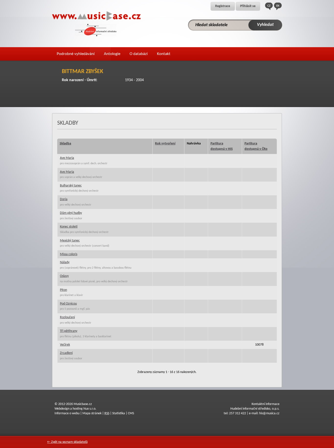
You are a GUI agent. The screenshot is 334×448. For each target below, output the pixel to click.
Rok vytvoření (165, 143)
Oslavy (64, 276)
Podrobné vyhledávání (76, 54)
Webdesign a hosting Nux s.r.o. (75, 409)
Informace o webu (67, 413)
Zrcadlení (66, 353)
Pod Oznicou (68, 304)
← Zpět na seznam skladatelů (67, 442)
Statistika (118, 413)
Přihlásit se (248, 6)
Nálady (64, 262)
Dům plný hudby (71, 213)
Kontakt (163, 54)
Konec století (69, 227)
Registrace (222, 6)
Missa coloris (68, 254)
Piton (63, 290)
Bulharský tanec (71, 185)
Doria (63, 199)
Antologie (112, 54)
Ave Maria (67, 158)
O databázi (139, 54)
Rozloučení (67, 317)
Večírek (65, 345)
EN (278, 6)
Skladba (65, 143)
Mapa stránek (91, 413)
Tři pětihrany (68, 331)
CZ (269, 6)
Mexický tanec (70, 240)
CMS (131, 413)
